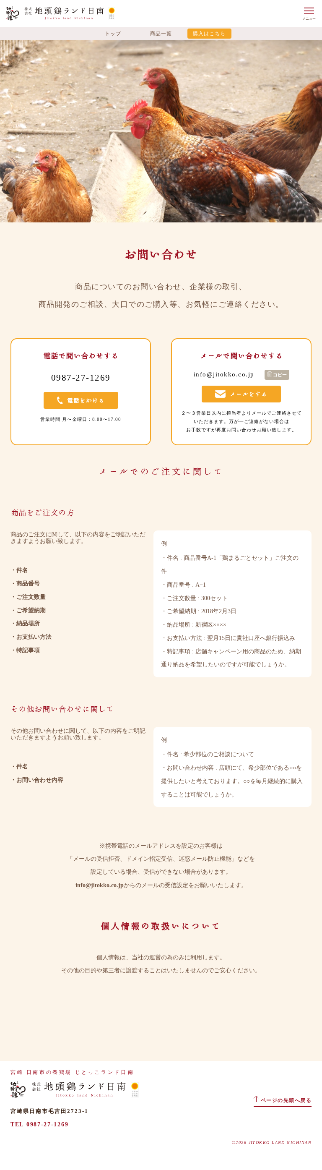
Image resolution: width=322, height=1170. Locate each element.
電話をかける (86, 400)
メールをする (248, 394)
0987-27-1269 (47, 1124)
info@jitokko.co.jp (99, 885)
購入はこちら (209, 34)
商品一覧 (161, 34)
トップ (113, 34)
